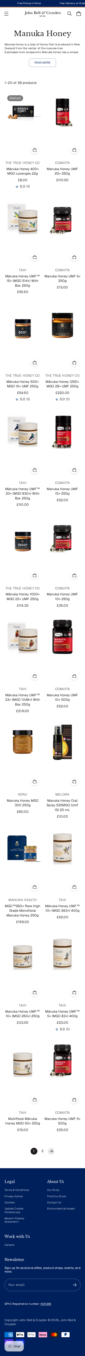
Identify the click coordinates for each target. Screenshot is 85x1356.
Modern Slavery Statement (14, 1220)
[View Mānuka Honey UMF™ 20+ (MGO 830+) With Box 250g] (23, 431)
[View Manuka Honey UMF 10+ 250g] (62, 536)
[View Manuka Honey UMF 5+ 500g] (62, 1060)
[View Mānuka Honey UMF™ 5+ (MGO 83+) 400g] (62, 953)
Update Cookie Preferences (14, 1210)
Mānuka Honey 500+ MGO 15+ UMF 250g (22, 383)
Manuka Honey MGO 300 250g (23, 802)
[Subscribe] (74, 1285)
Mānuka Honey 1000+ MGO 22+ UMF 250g (23, 596)
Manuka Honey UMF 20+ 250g (62, 171)
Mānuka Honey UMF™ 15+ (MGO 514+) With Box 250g (22, 281)
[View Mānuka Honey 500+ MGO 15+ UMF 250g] (23, 323)
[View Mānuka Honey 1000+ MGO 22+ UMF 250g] (23, 536)
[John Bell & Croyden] (42, 13)
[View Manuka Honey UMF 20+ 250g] (62, 111)
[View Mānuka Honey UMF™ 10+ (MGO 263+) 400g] (62, 848)
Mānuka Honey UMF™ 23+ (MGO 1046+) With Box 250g (22, 699)
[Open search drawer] (69, 13)
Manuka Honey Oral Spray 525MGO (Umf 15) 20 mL (62, 805)
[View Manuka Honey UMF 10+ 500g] (62, 637)
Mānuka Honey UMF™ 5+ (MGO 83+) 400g (62, 1013)
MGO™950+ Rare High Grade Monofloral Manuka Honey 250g (22, 910)
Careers (9, 1244)
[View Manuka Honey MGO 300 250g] (23, 742)
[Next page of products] (51, 1151)
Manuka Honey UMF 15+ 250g (62, 491)
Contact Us (54, 1202)
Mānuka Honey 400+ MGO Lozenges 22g (22, 171)
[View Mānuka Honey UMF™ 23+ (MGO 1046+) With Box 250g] (23, 637)
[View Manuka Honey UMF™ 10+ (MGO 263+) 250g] (23, 953)
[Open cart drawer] (78, 13)
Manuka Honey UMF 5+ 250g (62, 278)
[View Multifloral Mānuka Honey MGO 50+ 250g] (23, 1060)
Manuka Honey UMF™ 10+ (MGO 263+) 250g (22, 1013)
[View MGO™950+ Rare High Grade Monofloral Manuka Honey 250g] (23, 848)
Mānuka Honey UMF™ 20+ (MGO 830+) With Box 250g (22, 493)
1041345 (45, 1303)
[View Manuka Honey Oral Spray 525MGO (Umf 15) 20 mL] (62, 742)
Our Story (53, 1190)
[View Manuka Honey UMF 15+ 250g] (62, 431)
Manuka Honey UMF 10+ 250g (62, 596)
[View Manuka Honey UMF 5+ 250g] (62, 218)
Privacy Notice (14, 1196)
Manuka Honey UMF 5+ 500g (62, 1121)
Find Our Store (56, 1196)
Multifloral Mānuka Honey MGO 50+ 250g (22, 1121)
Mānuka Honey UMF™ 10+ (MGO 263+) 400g (62, 908)
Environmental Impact (61, 1208)
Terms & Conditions (17, 1190)
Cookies (10, 1202)
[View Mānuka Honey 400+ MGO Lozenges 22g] (23, 111)
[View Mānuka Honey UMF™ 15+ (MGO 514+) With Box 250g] (23, 218)
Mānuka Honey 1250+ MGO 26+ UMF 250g (62, 383)
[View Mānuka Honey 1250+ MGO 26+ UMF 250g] (62, 323)
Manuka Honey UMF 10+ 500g (62, 697)
